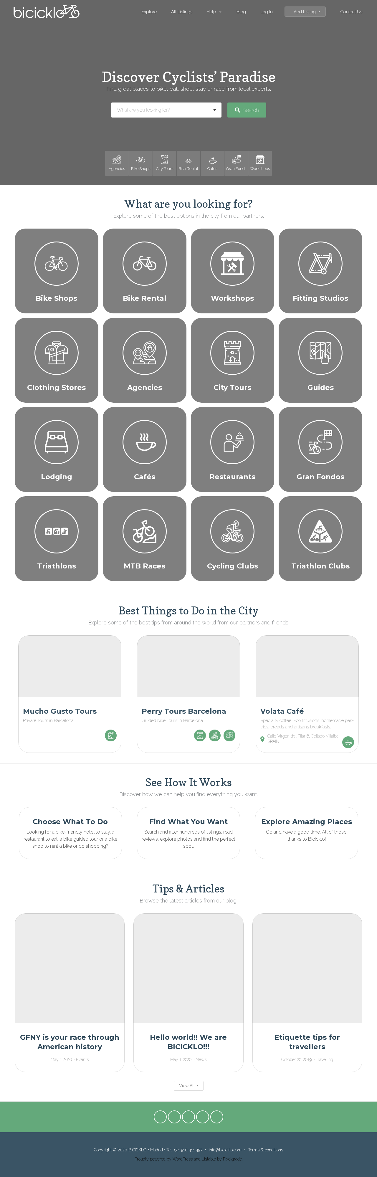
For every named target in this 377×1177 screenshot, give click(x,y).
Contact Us (351, 11)
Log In (266, 11)
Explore (149, 11)
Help (211, 11)
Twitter (174, 1118)
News (201, 1059)
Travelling (324, 1059)
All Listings (181, 11)
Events (82, 1059)
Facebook (160, 1118)
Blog (241, 11)
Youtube (188, 1118)
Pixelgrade (232, 1159)
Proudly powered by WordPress (164, 1159)
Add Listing (305, 11)
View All (187, 1085)
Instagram (217, 1118)
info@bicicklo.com (225, 1150)
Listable (209, 1159)
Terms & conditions (265, 1150)
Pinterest (203, 1118)
